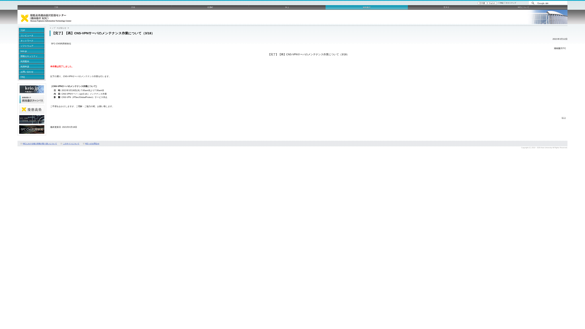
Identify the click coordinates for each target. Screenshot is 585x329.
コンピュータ (27, 35)
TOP (23, 30)
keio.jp (24, 51)
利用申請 (25, 66)
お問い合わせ (27, 72)
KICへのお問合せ (92, 144)
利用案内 (25, 61)
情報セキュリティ (29, 56)
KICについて (523, 7)
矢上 (287, 7)
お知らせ (62, 28)
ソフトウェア (27, 46)
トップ (52, 28)
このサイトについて (71, 144)
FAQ (501, 3)
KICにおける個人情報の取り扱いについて (40, 144)
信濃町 (210, 7)
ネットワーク (27, 40)
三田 (56, 7)
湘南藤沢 (367, 7)
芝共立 (446, 7)
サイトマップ (511, 3)
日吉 (133, 7)
